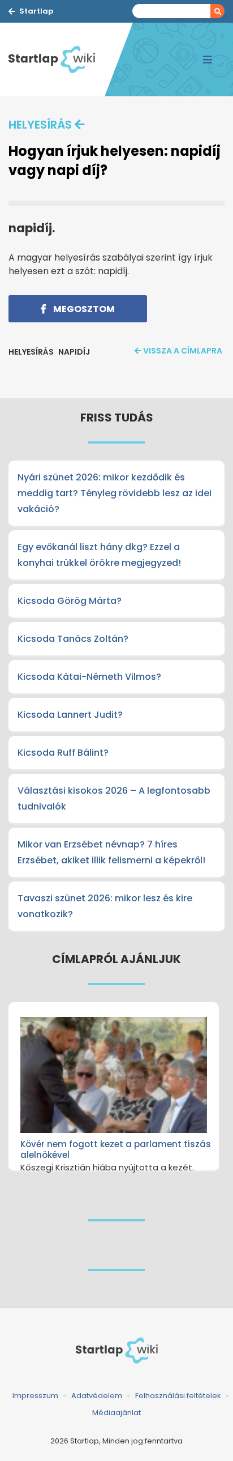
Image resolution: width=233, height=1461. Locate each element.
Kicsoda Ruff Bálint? (63, 752)
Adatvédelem (96, 1395)
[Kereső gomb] (217, 11)
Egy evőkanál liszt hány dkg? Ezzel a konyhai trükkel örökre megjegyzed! (99, 554)
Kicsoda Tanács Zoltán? (73, 638)
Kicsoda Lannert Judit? (70, 714)
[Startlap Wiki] (56, 59)
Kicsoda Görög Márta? (70, 600)
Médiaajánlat (116, 1412)
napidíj (74, 351)
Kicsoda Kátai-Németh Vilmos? (89, 676)
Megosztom (83, 309)
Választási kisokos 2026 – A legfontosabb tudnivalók (114, 798)
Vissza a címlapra (182, 350)
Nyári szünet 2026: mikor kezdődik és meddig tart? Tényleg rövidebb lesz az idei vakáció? (115, 493)
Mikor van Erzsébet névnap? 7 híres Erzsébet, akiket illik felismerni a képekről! (111, 852)
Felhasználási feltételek (178, 1395)
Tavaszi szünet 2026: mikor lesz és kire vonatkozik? (105, 906)
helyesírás (40, 125)
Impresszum (35, 1395)
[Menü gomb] (207, 59)
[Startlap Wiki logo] (116, 1350)
